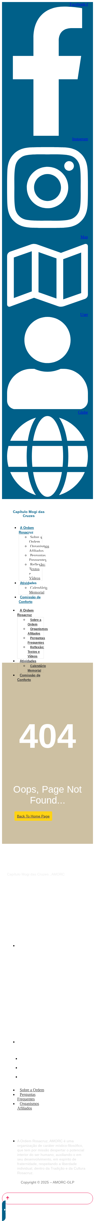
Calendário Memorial (38, 590)
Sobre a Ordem (35, 539)
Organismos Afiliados (39, 548)
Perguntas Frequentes (37, 557)
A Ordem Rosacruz (25, 612)
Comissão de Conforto (28, 677)
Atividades (28, 583)
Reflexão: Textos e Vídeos (37, 571)
